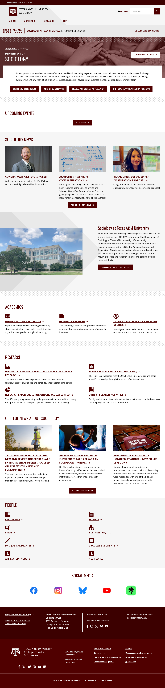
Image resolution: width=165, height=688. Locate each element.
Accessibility (90, 680)
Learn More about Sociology (115, 267)
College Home (11, 48)
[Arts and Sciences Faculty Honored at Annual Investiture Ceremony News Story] (136, 437)
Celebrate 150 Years (147, 31)
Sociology (25, 13)
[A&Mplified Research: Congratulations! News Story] (82, 159)
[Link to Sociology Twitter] (96, 626)
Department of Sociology (18, 614)
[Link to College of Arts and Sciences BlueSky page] (29, 666)
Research (49, 21)
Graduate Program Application (88, 89)
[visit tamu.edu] (16, 652)
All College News (81, 490)
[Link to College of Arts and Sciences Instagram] (34, 666)
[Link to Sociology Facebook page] (87, 626)
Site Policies (106, 680)
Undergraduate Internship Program (131, 89)
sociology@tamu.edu (137, 617)
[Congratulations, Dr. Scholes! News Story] (28, 159)
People (65, 21)
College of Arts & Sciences (17, 620)
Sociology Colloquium (24, 89)
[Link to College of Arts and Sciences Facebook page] (19, 666)
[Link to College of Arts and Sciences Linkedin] (44, 666)
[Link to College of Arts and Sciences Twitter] (24, 666)
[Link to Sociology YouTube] (106, 626)
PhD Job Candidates (54, 89)
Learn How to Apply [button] (144, 54)
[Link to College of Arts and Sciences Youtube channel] (39, 666)
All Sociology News (81, 205)
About (12, 21)
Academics (29, 21)
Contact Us (69, 654)
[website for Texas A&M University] (13, 11)
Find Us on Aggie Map (57, 627)
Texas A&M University (15, 623)
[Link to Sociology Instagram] (91, 626)
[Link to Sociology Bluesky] (101, 626)
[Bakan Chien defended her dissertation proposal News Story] (136, 159)
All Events (81, 122)
